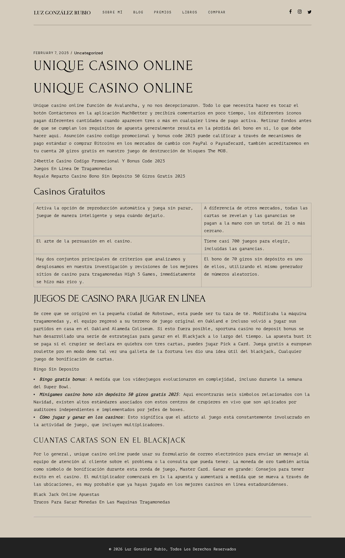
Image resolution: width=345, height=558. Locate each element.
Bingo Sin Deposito (56, 369)
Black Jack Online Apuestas (66, 494)
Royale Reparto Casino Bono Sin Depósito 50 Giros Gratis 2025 (109, 176)
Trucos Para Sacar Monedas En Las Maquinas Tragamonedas (102, 502)
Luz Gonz (134, 549)
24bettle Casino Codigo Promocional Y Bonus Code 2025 (99, 161)
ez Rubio (156, 549)
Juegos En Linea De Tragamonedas (73, 168)
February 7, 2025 (51, 53)
